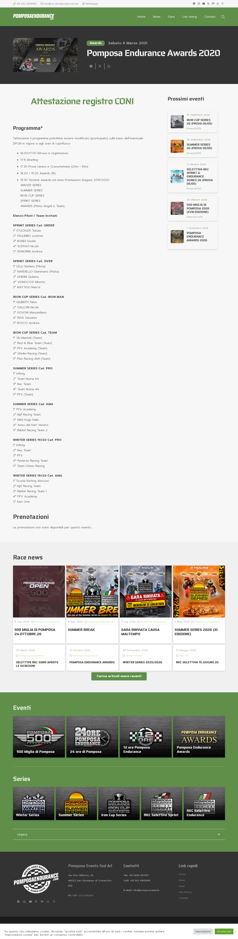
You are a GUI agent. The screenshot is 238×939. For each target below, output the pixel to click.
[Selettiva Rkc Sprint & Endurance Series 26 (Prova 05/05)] (177, 176)
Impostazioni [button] (203, 931)
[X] (208, 3)
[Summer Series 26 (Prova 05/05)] (177, 146)
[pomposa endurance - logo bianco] (36, 879)
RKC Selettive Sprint (161, 815)
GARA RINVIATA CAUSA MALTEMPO (140, 632)
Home (182, 874)
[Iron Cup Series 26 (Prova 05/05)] (177, 121)
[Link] (194, 128)
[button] (223, 16)
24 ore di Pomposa (86, 751)
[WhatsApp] (218, 3)
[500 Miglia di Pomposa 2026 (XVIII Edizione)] (177, 208)
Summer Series (71, 815)
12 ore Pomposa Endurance (136, 749)
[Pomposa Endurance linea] (33, 17)
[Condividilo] (91, 66)
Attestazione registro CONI (82, 101)
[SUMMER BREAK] (92, 591)
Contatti (183, 898)
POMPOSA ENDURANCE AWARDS (92, 662)
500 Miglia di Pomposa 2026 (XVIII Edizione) (198, 208)
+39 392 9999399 (139, 880)
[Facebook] (194, 3)
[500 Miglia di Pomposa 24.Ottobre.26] (39, 591)
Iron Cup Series (113, 815)
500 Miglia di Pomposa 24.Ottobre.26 (35, 632)
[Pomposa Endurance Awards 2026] (177, 236)
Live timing (185, 892)
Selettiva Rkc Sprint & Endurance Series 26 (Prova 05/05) (200, 176)
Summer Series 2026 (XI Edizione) (196, 632)
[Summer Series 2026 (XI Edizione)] (199, 591)
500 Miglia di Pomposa (36, 751)
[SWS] (213, 3)
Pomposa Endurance (47, 621)
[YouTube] (203, 3)
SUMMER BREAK (81, 629)
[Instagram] (198, 3)
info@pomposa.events (146, 890)
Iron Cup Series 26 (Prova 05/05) (199, 122)
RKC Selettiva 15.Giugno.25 (197, 662)
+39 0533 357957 (139, 875)
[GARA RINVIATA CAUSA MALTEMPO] (146, 591)
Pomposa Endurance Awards (194, 749)
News (182, 880)
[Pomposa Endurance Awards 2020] (45, 40)
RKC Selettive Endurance (198, 813)
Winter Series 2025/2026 (142, 662)
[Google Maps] (222, 3)
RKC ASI (184, 655)
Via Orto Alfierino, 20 (80, 875)
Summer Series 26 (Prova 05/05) (199, 146)
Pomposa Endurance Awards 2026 (197, 236)
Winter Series (134, 655)
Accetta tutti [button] (224, 931)
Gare (182, 886)
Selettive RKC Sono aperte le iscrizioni (37, 664)
